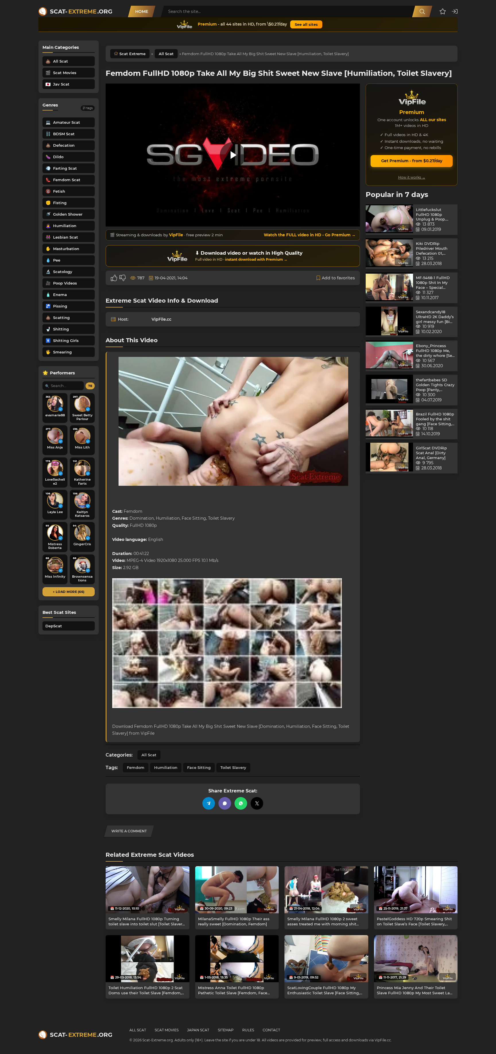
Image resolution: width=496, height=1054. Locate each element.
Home (141, 11)
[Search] (422, 11)
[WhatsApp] (241, 803)
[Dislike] (122, 278)
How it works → (411, 177)
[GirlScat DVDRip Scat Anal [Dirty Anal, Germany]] (389, 458)
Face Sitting (199, 767)
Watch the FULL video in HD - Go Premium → (310, 235)
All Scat (166, 53)
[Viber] (224, 803)
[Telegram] (208, 803)
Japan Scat (198, 1030)
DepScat (53, 626)
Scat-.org (81, 11)
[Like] (114, 278)
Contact (271, 1030)
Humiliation (165, 767)
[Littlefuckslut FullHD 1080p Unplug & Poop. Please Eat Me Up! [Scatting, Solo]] (389, 219)
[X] (257, 803)
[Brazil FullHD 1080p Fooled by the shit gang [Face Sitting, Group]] (389, 424)
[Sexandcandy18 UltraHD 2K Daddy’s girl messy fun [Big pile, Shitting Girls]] (389, 322)
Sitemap (226, 1030)
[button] (442, 11)
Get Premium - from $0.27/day (411, 160)
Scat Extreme (132, 53)
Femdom (135, 767)
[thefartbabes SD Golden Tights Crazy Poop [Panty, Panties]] (389, 390)
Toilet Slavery (233, 767)
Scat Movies (167, 1030)
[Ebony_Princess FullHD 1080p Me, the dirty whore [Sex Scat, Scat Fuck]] (389, 356)
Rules (248, 1030)
